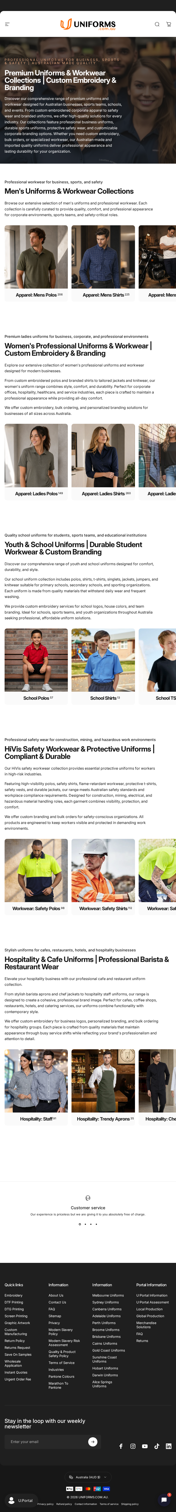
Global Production (150, 1316)
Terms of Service (61, 1363)
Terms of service (109, 1504)
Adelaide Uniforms (106, 1316)
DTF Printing (14, 1302)
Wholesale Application (13, 1363)
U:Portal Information (151, 1295)
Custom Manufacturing (16, 1332)
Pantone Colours (61, 1376)
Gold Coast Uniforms (108, 1350)
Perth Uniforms (104, 1323)
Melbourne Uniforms (108, 1295)
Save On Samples (18, 1354)
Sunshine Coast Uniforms (104, 1359)
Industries (56, 1370)
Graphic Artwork (17, 1323)
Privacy (54, 1323)
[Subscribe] (92, 1441)
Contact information (86, 1504)
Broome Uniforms (106, 1330)
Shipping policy (130, 1504)
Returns (142, 1341)
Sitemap (55, 1316)
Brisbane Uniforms (106, 1336)
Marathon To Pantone (58, 1385)
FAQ (52, 1309)
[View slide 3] (91, 1224)
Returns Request (17, 1348)
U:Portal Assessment (152, 1302)
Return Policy (15, 1341)
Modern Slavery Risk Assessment (64, 1343)
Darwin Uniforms (105, 1375)
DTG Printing (14, 1309)
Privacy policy (45, 1504)
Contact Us (57, 1302)
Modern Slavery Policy (61, 1332)
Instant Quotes (16, 1372)
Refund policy (64, 1504)
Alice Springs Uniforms (102, 1384)
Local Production (149, 1309)
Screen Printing (16, 1316)
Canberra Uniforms (107, 1309)
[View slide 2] (85, 1224)
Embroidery (13, 1295)
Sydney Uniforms (105, 1302)
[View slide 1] (79, 1224)
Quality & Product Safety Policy (62, 1354)
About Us (56, 1295)
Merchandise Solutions (146, 1325)
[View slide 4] (96, 1224)
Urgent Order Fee (18, 1379)
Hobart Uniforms (105, 1368)
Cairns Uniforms (104, 1343)
